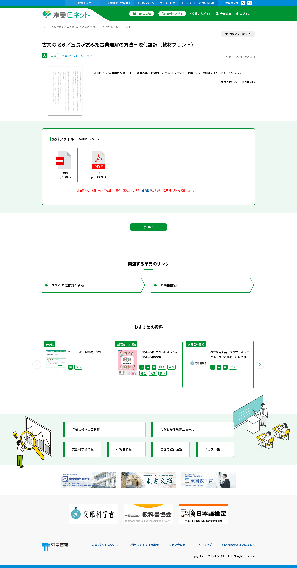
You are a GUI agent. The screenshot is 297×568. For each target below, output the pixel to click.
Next (260, 364)
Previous (36, 364)
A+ (249, 3)
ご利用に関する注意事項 (143, 545)
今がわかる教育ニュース (177, 429)
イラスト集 (212, 449)
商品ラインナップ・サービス (158, 3)
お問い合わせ (177, 545)
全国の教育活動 (171, 449)
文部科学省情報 (83, 449)
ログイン (245, 14)
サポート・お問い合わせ (200, 3)
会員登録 (225, 14)
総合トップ (84, 3)
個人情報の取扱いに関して (238, 545)
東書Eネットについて (105, 545)
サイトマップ (203, 545)
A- (243, 3)
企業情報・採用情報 (119, 3)
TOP (44, 27)
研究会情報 (124, 449)
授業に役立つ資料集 (86, 429)
